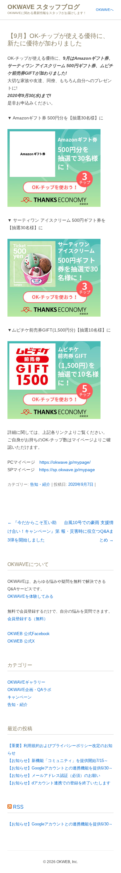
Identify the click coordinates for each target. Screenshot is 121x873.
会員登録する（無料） (27, 618)
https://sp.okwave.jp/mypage (67, 469)
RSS (18, 807)
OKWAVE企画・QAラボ (29, 689)
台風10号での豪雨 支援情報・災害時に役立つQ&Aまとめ (87, 531)
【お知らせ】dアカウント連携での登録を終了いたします (58, 783)
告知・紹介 (40, 484)
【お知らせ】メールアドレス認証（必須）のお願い (53, 775)
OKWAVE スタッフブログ (43, 6)
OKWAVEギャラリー (26, 682)
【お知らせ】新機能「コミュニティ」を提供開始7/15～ (57, 760)
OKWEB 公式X (21, 641)
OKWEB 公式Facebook (28, 633)
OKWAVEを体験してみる (30, 596)
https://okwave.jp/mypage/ (65, 462)
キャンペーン (19, 697)
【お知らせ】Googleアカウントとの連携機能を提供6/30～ (60, 768)
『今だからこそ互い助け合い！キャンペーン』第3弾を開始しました (33, 531)
